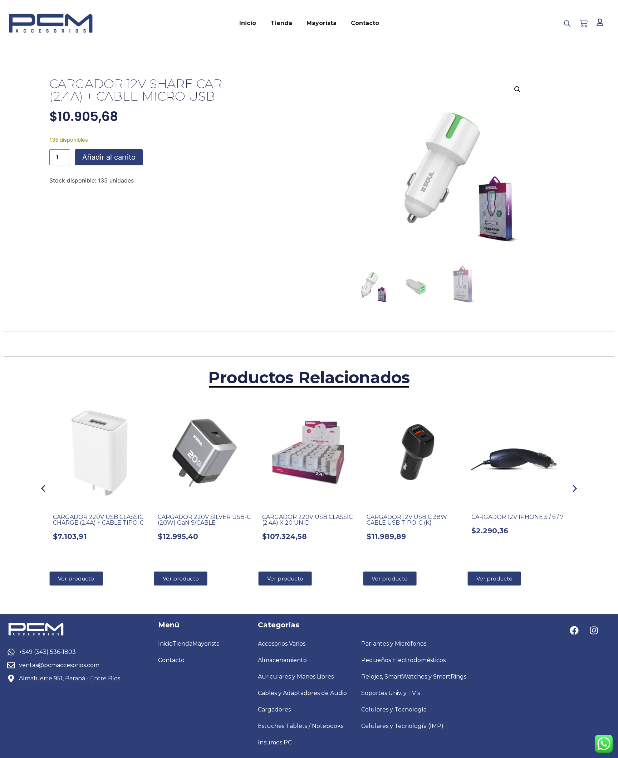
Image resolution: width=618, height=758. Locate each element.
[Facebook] (574, 630)
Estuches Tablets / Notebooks (300, 726)
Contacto (365, 23)
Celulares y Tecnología (394, 709)
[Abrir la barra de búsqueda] (567, 23)
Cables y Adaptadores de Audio (302, 693)
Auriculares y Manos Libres (296, 676)
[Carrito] (583, 23)
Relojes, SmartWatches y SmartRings (413, 676)
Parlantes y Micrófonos (393, 643)
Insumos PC (275, 742)
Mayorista (321, 23)
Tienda (281, 23)
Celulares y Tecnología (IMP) (402, 726)
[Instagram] (594, 630)
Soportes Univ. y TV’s (390, 693)
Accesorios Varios (281, 643)
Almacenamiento (282, 660)
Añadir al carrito (109, 157)
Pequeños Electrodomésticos (403, 660)
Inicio (247, 23)
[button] (517, 89)
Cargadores (274, 709)
